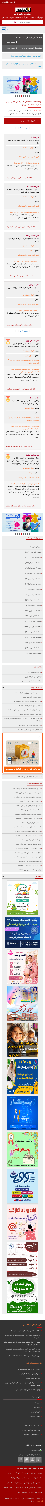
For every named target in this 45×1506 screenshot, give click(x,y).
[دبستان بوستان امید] (22, 1149)
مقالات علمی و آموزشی (34, 1363)
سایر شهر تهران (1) (35, 547)
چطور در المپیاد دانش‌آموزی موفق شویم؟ (28, 1390)
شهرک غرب (28, 355)
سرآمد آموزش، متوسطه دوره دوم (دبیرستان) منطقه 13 (24, 710)
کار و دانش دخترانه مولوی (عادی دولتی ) (26, 310)
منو (4, 29)
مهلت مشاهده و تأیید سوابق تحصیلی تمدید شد (25, 1331)
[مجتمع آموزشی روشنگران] (22, 1076)
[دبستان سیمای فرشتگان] (22, 1003)
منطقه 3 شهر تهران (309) (33, 563)
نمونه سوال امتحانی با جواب (31, 48)
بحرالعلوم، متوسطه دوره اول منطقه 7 (29, 810)
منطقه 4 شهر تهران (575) (33, 568)
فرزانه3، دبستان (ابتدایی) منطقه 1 (31, 840)
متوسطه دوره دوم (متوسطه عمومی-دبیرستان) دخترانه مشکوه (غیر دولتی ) (25, 427)
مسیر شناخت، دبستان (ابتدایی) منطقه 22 (28, 835)
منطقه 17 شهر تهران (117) (33, 637)
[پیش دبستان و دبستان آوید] (22, 85)
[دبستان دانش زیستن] (22, 898)
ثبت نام (4, 2)
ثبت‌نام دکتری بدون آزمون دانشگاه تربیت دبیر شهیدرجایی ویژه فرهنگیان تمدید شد (22, 1350)
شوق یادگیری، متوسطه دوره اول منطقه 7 (28, 818)
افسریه (30, 250)
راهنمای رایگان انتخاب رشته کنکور (26, 56)
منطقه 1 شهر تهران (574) (33, 552)
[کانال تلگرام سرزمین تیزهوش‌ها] (39, 1462)
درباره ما (37, 1403)
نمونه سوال (19, 1468)
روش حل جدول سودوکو (33, 1378)
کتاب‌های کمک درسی (23, 1492)
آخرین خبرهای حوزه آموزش (32, 1324)
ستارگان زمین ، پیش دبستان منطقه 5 (29, 865)
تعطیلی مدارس (26, 1478)
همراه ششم (27, 1468)
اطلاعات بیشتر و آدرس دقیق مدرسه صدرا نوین (20, 389)
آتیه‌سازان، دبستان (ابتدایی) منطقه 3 (29, 729)
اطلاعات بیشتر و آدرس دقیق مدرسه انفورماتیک (20, 506)
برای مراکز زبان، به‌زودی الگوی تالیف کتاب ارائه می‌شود (24, 1356)
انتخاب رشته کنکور (36, 1492)
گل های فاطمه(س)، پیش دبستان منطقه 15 (27, 827)
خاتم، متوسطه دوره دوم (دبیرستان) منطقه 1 (28, 844)
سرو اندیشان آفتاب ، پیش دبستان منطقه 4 (28, 848)
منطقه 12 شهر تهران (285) (33, 610)
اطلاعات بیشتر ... (10, 42)
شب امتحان (39, 1482)
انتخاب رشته (24, 1487)
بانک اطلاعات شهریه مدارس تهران (30, 681)
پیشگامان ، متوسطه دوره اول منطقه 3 (29, 776)
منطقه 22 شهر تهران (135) (32, 653)
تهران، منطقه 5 (28, 468)
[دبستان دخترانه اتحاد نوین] (22, 1222)
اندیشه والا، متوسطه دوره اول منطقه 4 (29, 861)
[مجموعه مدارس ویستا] (22, 1295)
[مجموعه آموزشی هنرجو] (22, 1259)
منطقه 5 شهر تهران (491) (33, 573)
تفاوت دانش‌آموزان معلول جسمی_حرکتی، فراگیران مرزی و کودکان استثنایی (22, 1384)
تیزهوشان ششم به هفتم (15, 1482)
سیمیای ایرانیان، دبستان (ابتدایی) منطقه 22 (27, 701)
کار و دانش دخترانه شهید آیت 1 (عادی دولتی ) (24, 212)
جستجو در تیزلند (25, 22)
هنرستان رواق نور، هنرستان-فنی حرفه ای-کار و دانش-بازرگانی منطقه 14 (23, 719)
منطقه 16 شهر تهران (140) (33, 632)
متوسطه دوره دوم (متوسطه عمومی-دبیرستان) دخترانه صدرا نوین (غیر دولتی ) (25, 370)
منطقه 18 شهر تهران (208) (33, 642)
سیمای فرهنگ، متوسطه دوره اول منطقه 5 (28, 831)
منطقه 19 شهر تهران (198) (33, 648)
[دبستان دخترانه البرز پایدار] (22, 967)
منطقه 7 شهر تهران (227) (33, 584)
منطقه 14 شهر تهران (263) (33, 621)
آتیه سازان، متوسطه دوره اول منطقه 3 (29, 725)
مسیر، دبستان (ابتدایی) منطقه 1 (31, 697)
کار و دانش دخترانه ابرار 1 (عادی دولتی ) (26, 163)
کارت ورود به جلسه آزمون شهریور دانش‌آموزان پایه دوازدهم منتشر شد (22, 1336)
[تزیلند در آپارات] (33, 1462)
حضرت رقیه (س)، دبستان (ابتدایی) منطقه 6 (27, 814)
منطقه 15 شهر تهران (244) (32, 626)
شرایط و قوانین (35, 1412)
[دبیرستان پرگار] (22, 1113)
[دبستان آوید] (22, 1186)
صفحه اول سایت (38, 1468)
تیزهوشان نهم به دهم (35, 1487)
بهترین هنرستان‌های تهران (33, 676)
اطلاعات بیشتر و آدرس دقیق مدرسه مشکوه (19, 446)
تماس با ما (37, 1407)
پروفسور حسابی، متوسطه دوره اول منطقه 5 (27, 797)
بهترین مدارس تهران (34, 672)
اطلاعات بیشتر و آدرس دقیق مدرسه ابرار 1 (19, 177)
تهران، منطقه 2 (29, 351)
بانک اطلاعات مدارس (24, 111)
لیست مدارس (12, 1473)
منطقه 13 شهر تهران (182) (33, 616)
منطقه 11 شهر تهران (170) (33, 605)
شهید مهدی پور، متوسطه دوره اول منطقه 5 (27, 857)
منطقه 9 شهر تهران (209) (33, 595)
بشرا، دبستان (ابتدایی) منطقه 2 (31, 823)
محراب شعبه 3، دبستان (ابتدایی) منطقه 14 (28, 852)
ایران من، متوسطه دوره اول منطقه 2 (30, 870)
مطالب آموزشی (37, 1478)
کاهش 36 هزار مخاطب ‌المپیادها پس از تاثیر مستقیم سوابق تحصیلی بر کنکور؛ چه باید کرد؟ (22, 1343)
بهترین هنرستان (23, 1473)
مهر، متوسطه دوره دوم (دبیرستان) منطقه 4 (28, 693)
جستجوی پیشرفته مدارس (30, 120)
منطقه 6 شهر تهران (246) (33, 579)
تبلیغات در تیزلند (35, 1416)
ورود (12, 2)
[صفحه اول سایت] (23, 10)
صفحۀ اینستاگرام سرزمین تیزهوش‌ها (23, 65)
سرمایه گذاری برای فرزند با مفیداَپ (23, 769)
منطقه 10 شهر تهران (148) (33, 600)
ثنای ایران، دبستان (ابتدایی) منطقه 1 (30, 801)
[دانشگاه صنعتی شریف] (22, 932)
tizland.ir (40, 1501)
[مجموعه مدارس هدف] (22, 1040)
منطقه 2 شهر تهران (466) (33, 557)
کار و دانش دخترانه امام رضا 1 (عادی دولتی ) (25, 261)
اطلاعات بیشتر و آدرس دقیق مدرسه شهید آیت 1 (21, 227)
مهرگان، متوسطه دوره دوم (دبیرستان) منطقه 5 (27, 788)
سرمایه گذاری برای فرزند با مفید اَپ (29, 37)
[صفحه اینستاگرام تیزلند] (27, 1462)
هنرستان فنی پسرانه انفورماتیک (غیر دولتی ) (25, 483)
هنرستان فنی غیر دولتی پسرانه (28, 477)
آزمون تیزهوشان (29, 1482)
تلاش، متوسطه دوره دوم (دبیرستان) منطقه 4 (27, 793)
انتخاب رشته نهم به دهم (11, 1487)
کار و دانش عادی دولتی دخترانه (28, 157)
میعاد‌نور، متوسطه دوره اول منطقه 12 (30, 705)
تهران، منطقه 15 (28, 147)
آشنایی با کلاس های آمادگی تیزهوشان (28, 1369)
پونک (30, 473)
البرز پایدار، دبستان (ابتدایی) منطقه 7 (29, 714)
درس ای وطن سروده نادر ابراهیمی (29, 1374)
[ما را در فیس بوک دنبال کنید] (21, 1462)
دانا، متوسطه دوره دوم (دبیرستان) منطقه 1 (28, 805)
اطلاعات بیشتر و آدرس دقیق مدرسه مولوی (19, 325)
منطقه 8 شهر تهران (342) (33, 589)
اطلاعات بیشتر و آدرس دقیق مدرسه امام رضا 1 (20, 276)
